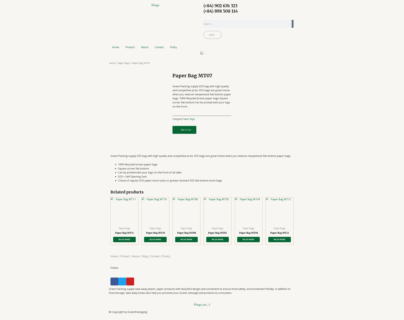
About (144, 47)
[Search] (293, 24)
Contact (159, 47)
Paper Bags (123, 63)
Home (115, 47)
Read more (124, 239)
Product (130, 47)
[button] (184, 130)
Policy (173, 47)
